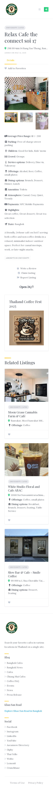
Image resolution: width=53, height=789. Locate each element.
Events (10, 685)
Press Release (14, 694)
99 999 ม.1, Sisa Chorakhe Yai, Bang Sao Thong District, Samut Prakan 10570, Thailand (28, 580)
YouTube (11, 740)
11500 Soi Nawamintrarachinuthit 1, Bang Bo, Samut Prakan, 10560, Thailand (28, 495)
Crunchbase (13, 767)
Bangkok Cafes (15, 662)
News (10, 690)
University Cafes (15, 28)
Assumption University (17, 258)
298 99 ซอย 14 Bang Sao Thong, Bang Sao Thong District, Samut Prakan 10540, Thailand (27, 48)
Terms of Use (17, 782)
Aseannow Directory (18, 745)
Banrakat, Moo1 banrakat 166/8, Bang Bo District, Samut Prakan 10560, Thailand (28, 420)
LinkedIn (11, 736)
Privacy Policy (35, 782)
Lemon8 (11, 763)
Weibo (10, 758)
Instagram (12, 731)
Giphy (10, 749)
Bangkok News (15, 667)
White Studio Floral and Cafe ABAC (24, 488)
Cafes (10, 672)
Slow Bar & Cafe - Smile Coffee (24, 574)
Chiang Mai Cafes (16, 676)
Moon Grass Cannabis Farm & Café (22, 414)
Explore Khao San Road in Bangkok (23, 710)
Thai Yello (12, 754)
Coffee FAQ (13, 681)
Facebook (12, 727)
